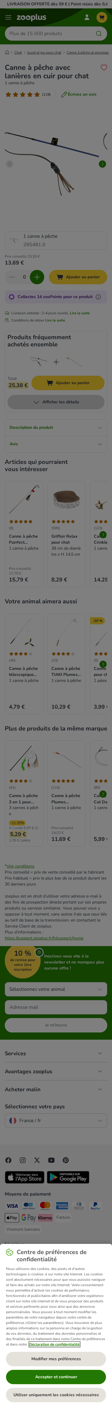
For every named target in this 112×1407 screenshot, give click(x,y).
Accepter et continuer (56, 1377)
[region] (56, 1325)
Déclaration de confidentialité (54, 1344)
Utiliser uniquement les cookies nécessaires (56, 1395)
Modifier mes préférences (56, 1359)
